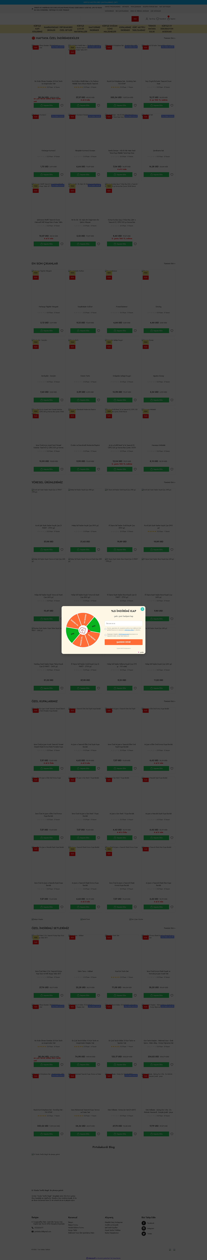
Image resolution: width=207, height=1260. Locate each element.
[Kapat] (142, 609)
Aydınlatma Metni (129, 630)
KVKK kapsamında (124, 634)
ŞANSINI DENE (124, 642)
